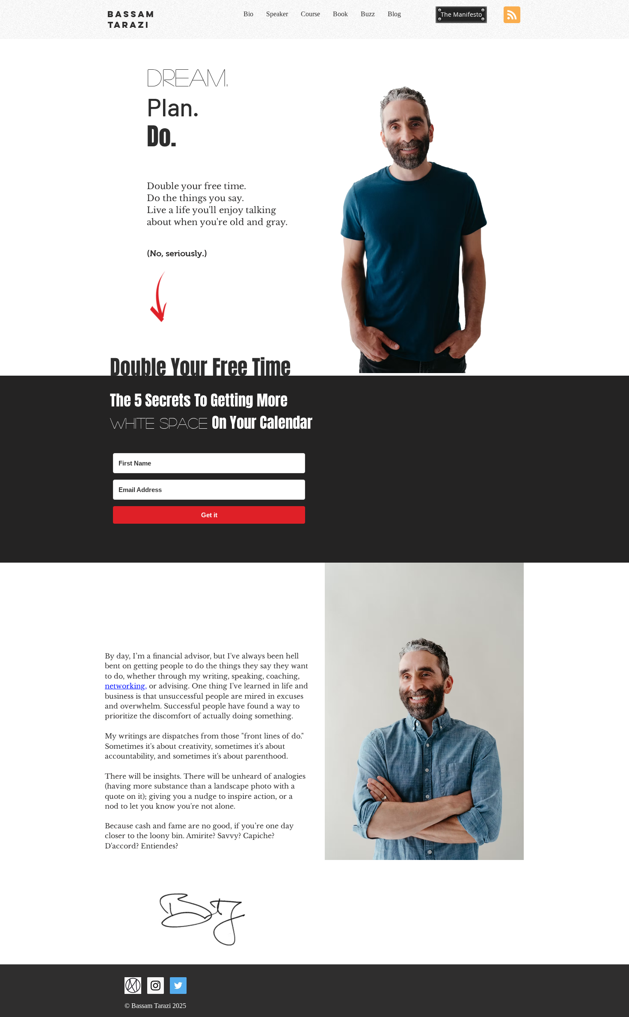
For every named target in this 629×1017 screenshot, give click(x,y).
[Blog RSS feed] (512, 15)
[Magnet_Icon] (133, 985)
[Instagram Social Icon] (155, 985)
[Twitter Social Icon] (178, 985)
